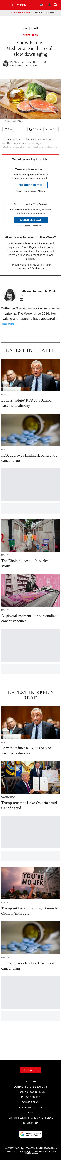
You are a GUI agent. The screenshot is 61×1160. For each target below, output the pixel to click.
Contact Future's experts (30, 1086)
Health (35, 28)
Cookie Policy (30, 1102)
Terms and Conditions (30, 1092)
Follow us (37, 129)
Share (10, 129)
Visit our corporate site (46, 1149)
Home (24, 28)
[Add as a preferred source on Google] (30, 1134)
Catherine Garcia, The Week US (30, 62)
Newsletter (53, 129)
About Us (30, 1081)
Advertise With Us (30, 1107)
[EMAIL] (22, 299)
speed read (30, 35)
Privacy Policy (30, 1097)
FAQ (30, 1112)
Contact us (38, 268)
